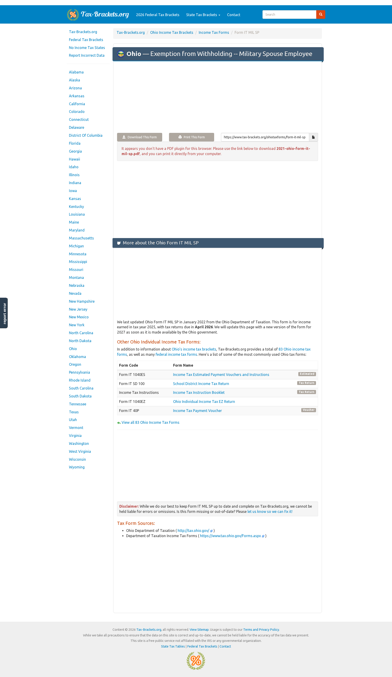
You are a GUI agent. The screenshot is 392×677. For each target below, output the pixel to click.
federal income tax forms (176, 354)
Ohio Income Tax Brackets (171, 32)
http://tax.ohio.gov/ (193, 530)
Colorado (77, 112)
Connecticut (79, 119)
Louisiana (77, 214)
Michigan (76, 246)
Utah (73, 420)
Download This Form (141, 137)
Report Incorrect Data (87, 55)
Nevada (75, 293)
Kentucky (76, 207)
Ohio (73, 349)
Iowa (73, 191)
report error (4, 313)
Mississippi (78, 262)
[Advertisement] (217, 97)
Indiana (75, 183)
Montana (76, 277)
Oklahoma (77, 357)
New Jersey (78, 309)
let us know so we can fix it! (269, 511)
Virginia (75, 435)
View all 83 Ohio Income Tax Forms (150, 422)
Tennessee (77, 404)
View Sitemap (199, 629)
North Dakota (80, 341)
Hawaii (74, 159)
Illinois (74, 175)
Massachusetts (81, 238)
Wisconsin (77, 459)
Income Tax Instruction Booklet (199, 392)
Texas (74, 412)
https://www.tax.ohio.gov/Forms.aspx (230, 536)
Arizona (75, 88)
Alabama (76, 72)
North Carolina (81, 333)
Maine (74, 222)
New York (76, 325)
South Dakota (80, 396)
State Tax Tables (173, 646)
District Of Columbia (86, 135)
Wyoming (77, 467)
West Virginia (80, 451)
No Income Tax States (87, 48)
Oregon (75, 364)
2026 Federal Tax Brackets (157, 15)
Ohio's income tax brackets (194, 349)
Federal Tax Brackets (86, 40)
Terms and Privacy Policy (261, 629)
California (77, 104)
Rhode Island (80, 380)
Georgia (75, 151)
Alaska (74, 80)
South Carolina (81, 388)
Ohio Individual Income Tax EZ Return (204, 401)
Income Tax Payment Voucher (197, 411)
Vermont (76, 428)
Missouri (76, 270)
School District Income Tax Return (201, 384)
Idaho (73, 167)
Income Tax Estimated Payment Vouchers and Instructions (221, 375)
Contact (233, 15)
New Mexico (79, 317)
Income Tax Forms (214, 32)
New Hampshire (82, 301)
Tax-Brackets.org (83, 32)
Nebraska (76, 285)
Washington (79, 443)
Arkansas (76, 96)
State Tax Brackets (202, 15)
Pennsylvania (79, 372)
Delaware (76, 127)
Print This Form (193, 137)
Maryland (77, 230)
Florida (75, 143)
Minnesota (77, 254)
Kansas (75, 199)
